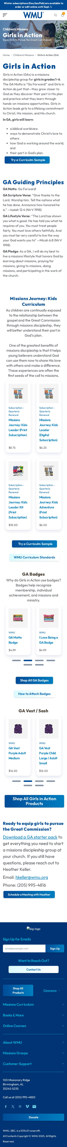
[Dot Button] (16, 660)
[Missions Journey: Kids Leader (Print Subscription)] (18, 393)
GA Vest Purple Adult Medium (17, 753)
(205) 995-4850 (25, 1097)
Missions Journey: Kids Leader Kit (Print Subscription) (18, 507)
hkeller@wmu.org (32, 877)
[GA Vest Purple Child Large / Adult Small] (48, 729)
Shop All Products (18, 990)
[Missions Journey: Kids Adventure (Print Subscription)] (49, 471)
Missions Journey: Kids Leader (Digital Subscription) (48, 430)
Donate (33, 1117)
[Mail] (34, 1106)
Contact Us (33, 969)
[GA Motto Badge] (18, 618)
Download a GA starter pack (30, 837)
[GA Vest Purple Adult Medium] (18, 729)
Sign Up (55, 948)
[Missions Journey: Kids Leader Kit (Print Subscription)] (18, 471)
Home (6, 55)
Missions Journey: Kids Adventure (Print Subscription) (48, 507)
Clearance (50, 990)
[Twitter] (13, 1106)
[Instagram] (20, 1106)
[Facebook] (6, 1106)
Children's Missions (23, 55)
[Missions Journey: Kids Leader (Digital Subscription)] (49, 393)
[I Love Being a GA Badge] (48, 618)
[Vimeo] (27, 1106)
